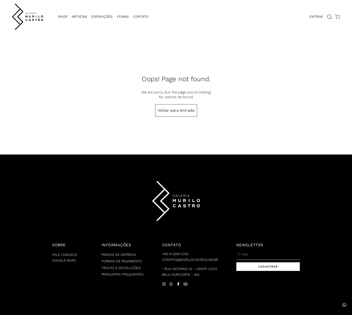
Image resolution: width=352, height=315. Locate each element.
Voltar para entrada (176, 110)
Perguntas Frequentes (123, 274)
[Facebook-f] (178, 284)
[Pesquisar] (329, 16)
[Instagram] (164, 284)
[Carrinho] (337, 17)
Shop (63, 16)
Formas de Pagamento (122, 261)
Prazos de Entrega (119, 255)
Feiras (123, 16)
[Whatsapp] (171, 284)
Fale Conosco (64, 255)
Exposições (102, 16)
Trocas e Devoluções (121, 268)
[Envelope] (185, 284)
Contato (140, 16)
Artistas (79, 16)
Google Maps (64, 260)
